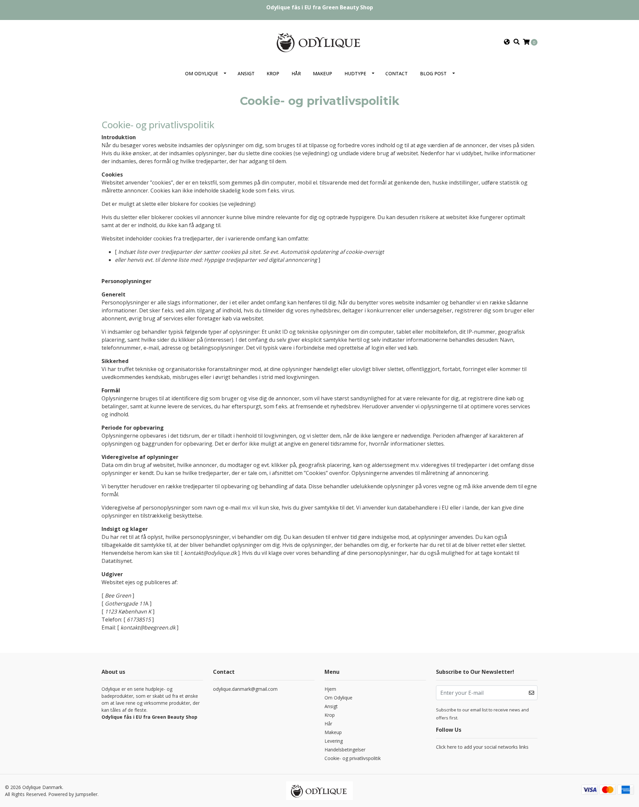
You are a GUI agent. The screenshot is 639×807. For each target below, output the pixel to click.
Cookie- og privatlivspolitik (352, 758)
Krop (273, 73)
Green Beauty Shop (347, 7)
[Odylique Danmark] (319, 41)
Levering (333, 741)
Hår (296, 73)
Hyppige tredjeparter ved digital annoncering (260, 259)
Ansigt (246, 73)
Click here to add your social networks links (482, 747)
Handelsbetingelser (344, 749)
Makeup (322, 73)
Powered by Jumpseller (73, 794)
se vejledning (311, 153)
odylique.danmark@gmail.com (245, 689)
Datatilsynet (117, 561)
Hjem (330, 689)
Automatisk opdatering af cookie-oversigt (332, 251)
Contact (396, 73)
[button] (507, 42)
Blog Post (433, 73)
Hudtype (355, 73)
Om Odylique (201, 73)
